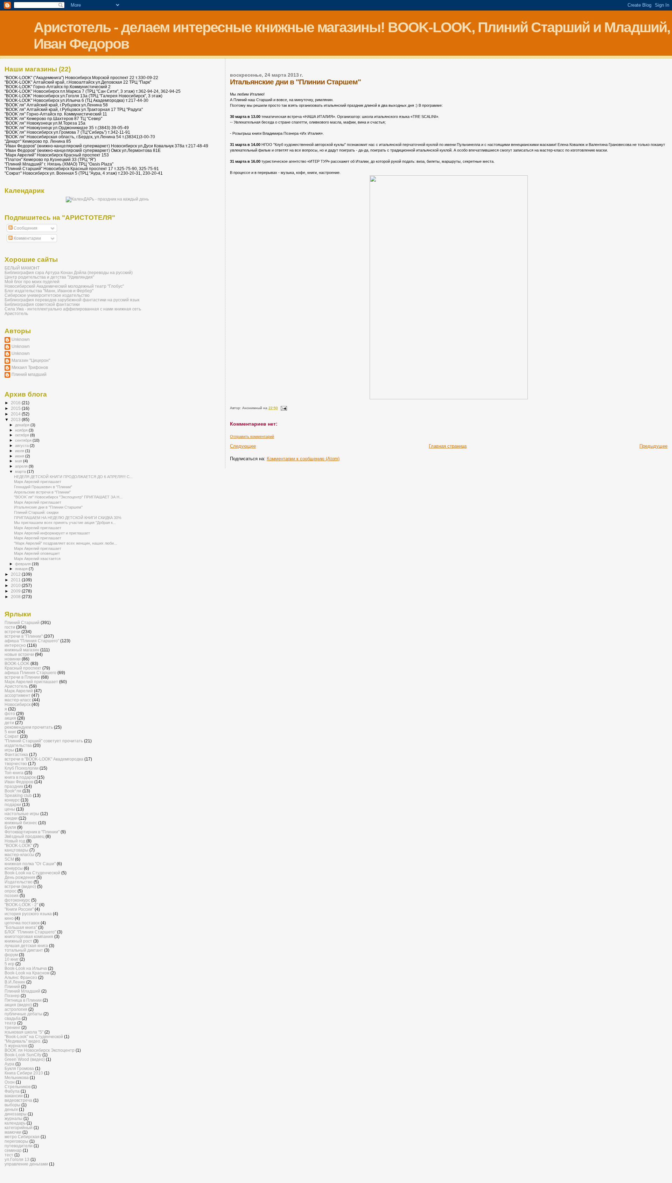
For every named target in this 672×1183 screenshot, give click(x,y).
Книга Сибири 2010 (24, 1073)
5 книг (10, 731)
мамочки (13, 1132)
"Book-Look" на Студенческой (34, 1036)
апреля (22, 466)
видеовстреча (18, 1100)
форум (11, 954)
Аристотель (16, 313)
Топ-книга (14, 772)
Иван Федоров (19, 781)
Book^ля (13, 791)
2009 (16, 591)
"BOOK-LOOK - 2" (21, 904)
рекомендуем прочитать (29, 727)
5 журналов (16, 1045)
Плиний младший (29, 374)
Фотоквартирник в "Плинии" (32, 832)
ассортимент (17, 695)
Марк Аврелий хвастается (37, 558)
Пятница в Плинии (23, 1000)
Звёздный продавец (24, 836)
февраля (23, 564)
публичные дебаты (23, 1013)
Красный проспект (23, 668)
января (22, 569)
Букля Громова (19, 1068)
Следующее (243, 446)
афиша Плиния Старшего (30, 672)
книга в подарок (20, 777)
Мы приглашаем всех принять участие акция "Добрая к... (65, 522)
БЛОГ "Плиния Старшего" (30, 932)
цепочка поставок (22, 922)
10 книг (12, 959)
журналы (13, 1118)
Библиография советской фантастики (42, 304)
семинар (13, 1150)
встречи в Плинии (22, 677)
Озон (10, 1082)
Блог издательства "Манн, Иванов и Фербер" (49, 290)
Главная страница (448, 446)
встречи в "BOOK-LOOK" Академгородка (44, 759)
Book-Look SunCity (23, 1054)
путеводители (19, 1145)
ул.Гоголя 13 (17, 1159)
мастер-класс (18, 700)
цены (10, 809)
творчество (16, 763)
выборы (12, 1104)
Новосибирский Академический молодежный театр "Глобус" (64, 286)
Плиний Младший (22, 991)
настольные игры (22, 813)
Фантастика (16, 754)
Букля (10, 827)
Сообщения (25, 228)
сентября (24, 440)
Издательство (19, 882)
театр (10, 1023)
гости (10, 627)
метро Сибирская (22, 1136)
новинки (13, 659)
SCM (9, 859)
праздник (14, 786)
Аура (9, 1064)
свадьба (13, 1018)
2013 (16, 419)
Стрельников (17, 1086)
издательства (18, 745)
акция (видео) (18, 1004)
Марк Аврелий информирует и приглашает (52, 533)
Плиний (12, 986)
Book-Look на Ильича (26, 968)
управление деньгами (26, 1164)
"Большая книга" (21, 927)
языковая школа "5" (24, 1032)
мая (19, 461)
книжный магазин (22, 650)
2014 (16, 414)
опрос (10, 891)
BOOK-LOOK (17, 663)
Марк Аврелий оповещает (37, 553)
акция (10, 718)
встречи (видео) (20, 886)
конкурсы (14, 868)
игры (9, 750)
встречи (12, 631)
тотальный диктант (24, 950)
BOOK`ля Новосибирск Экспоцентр (40, 1050)
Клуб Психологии (21, 768)
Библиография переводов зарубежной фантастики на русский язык (72, 300)
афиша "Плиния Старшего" (32, 640)
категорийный (19, 1127)
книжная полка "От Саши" (30, 863)
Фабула (12, 1091)
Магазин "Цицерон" (31, 360)
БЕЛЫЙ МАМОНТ (22, 268)
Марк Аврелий (19, 690)
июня (20, 456)
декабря (22, 425)
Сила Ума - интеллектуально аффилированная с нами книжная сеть (73, 309)
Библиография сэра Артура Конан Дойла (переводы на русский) (69, 272)
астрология (16, 1009)
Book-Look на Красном (27, 973)
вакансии (14, 1095)
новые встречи (19, 654)
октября (22, 435)
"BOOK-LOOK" (18, 845)
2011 (16, 580)
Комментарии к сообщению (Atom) (303, 458)
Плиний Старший (22, 622)
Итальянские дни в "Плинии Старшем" (48, 507)
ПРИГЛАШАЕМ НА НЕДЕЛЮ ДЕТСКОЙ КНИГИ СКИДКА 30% (67, 518)
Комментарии (27, 238)
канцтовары (16, 850)
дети (9, 722)
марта (21, 471)
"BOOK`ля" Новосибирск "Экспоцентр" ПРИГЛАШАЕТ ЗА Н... (68, 497)
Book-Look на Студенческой (32, 872)
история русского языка (28, 913)
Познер (12, 995)
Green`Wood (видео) (25, 1059)
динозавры (16, 1114)
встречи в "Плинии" (24, 636)
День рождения (20, 877)
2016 (16, 402)
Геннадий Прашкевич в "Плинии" (43, 487)
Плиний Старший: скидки (36, 512)
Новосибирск (17, 704)
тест (9, 1155)
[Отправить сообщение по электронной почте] (283, 408)
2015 (16, 408)
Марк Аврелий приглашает (37, 481)
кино (9, 918)
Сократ (12, 736)
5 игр (9, 963)
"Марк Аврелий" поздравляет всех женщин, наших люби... (65, 543)
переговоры (16, 1141)
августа (22, 445)
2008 (16, 596)
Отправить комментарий (252, 436)
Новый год (15, 841)
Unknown (21, 339)
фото (10, 713)
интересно (15, 645)
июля (20, 451)
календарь (15, 1123)
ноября (22, 430)
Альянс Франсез (21, 977)
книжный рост (18, 941)
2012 (16, 574)
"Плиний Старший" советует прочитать (44, 740)
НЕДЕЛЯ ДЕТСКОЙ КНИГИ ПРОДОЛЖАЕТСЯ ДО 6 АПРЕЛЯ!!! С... (73, 477)
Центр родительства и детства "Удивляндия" (49, 277)
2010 (16, 585)
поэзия (12, 895)
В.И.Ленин (15, 982)
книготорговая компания (29, 936)
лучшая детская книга (26, 945)
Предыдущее (653, 446)
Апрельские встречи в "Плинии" (42, 492)
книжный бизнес (21, 822)
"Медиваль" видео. (23, 1041)
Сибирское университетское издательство (47, 295)
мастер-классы (19, 854)
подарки (13, 804)
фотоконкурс (17, 900)
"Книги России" (19, 909)
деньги (11, 1109)
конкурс (12, 800)
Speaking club (18, 795)
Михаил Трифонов (30, 367)
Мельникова (17, 1077)
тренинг (12, 1027)
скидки (11, 818)
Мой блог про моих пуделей (32, 281)
